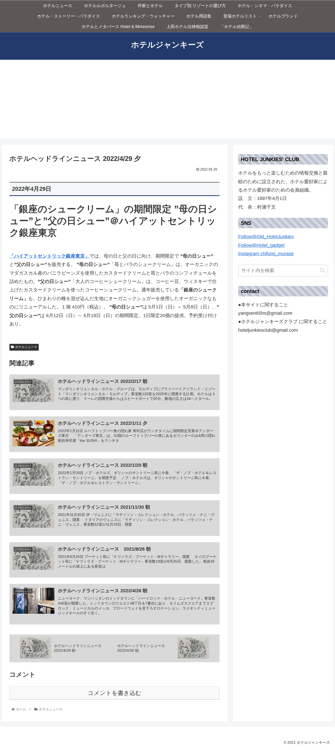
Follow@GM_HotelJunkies (266, 236)
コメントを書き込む (114, 693)
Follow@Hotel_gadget (261, 245)
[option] (283, 249)
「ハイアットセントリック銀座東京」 (49, 256)
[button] (283, 249)
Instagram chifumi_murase (266, 253)
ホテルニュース (26, 347)
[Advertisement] (167, 99)
